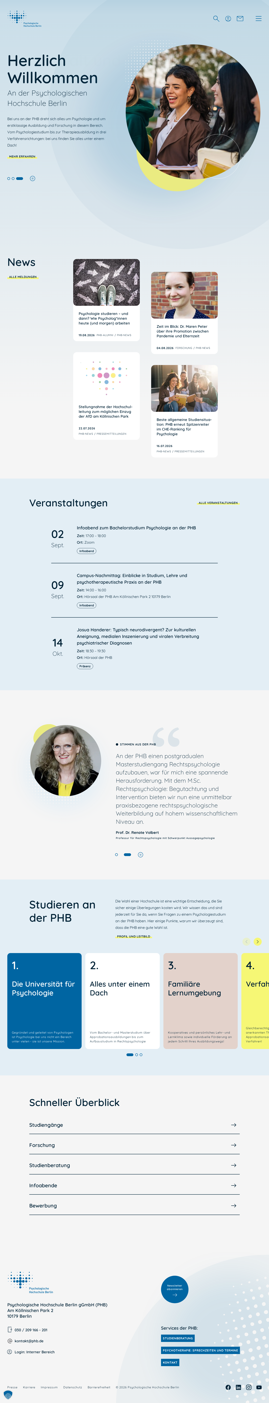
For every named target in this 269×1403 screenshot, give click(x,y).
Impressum (49, 1387)
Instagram (248, 1387)
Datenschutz (72, 1387)
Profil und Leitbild (133, 936)
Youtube (259, 1387)
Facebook (228, 1387)
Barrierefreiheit (99, 1387)
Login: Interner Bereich (35, 1352)
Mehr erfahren (22, 156)
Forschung (42, 1145)
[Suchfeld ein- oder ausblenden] (216, 18)
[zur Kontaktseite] (240, 18)
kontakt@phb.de (29, 1341)
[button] (9, 178)
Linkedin (238, 1387)
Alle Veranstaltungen (218, 503)
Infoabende (43, 1185)
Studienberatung (49, 1165)
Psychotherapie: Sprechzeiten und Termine (200, 1350)
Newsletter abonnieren (175, 1287)
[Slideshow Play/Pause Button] (32, 178)
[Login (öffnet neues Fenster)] (228, 18)
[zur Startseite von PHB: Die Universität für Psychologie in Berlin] (24, 18)
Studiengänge (46, 1125)
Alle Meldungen (23, 277)
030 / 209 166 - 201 (31, 1330)
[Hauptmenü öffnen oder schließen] (258, 18)
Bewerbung (43, 1205)
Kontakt (170, 1362)
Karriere (29, 1387)
